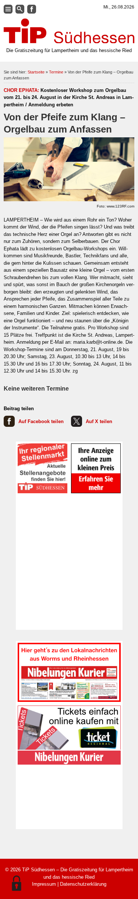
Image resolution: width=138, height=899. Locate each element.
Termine (56, 72)
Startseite (36, 72)
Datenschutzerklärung (83, 884)
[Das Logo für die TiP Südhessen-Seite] (69, 31)
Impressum (44, 884)
